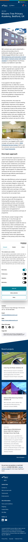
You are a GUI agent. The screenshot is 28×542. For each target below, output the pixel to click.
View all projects (20, 457)
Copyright (11, 538)
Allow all (14, 288)
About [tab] (22, 247)
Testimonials (5, 493)
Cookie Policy (5, 509)
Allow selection (14, 293)
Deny (14, 297)
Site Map (4, 512)
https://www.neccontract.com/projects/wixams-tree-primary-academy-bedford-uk (13, 334)
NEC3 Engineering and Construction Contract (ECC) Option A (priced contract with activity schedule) (14, 59)
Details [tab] (14, 247)
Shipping (4, 506)
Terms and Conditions (7, 504)
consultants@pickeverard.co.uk (9, 315)
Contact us (4, 487)
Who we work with (6, 490)
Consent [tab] (5, 247)
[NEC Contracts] (5, 5)
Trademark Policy (18, 538)
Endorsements (5, 496)
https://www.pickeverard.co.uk (10, 320)
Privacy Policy (4, 538)
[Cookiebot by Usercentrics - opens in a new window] (20, 243)
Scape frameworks (10, 149)
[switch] (24, 274)
